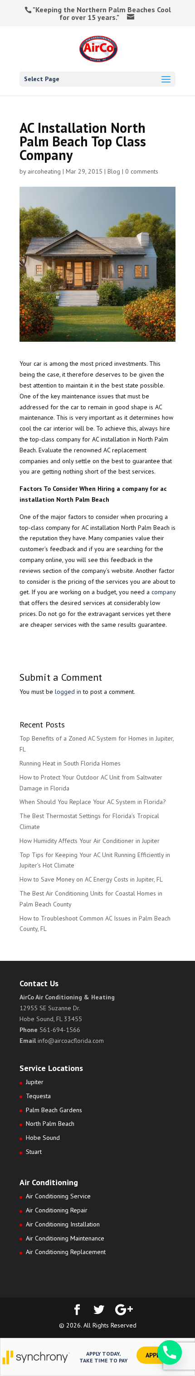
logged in (68, 692)
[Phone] (169, 1352)
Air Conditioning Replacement (66, 1252)
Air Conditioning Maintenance (65, 1238)
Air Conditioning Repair (57, 1210)
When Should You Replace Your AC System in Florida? (93, 802)
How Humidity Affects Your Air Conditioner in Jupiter (90, 841)
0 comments (141, 171)
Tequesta (38, 1096)
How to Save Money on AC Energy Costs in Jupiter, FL (91, 879)
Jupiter (35, 1082)
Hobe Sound (43, 1138)
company (163, 592)
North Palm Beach (50, 1123)
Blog (113, 171)
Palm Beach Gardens (54, 1110)
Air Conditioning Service (58, 1196)
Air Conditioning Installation (63, 1224)
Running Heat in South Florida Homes (70, 763)
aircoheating (44, 171)
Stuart (34, 1152)
